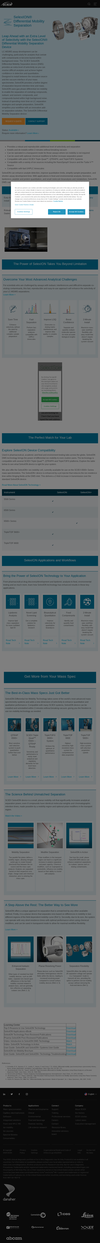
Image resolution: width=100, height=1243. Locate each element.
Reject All (56, 211)
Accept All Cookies (76, 211)
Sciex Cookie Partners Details (24, 204)
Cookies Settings (23, 211)
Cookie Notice (58, 201)
